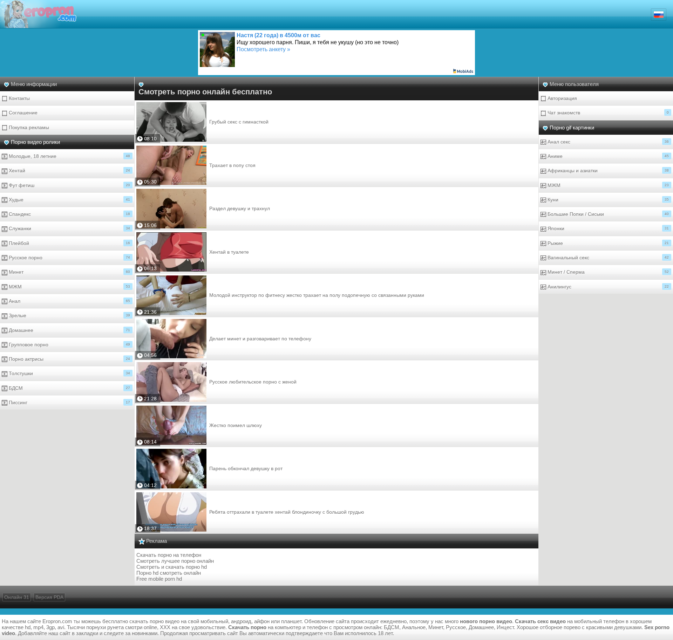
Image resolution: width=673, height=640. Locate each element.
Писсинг (68, 402)
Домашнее (68, 330)
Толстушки (68, 373)
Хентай (68, 170)
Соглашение (22, 112)
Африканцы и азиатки (607, 170)
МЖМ (68, 286)
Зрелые (68, 315)
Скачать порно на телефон (168, 555)
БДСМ (68, 388)
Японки (607, 228)
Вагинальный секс (607, 257)
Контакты (18, 98)
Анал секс (607, 142)
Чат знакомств (607, 112)
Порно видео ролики (35, 142)
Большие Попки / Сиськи (607, 214)
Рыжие (607, 243)
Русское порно (68, 257)
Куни (607, 199)
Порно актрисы (68, 359)
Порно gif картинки (572, 128)
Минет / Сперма (607, 272)
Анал (68, 301)
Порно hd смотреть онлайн (168, 573)
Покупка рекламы (28, 127)
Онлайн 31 (16, 597)
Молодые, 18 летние (68, 156)
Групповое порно (68, 344)
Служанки (68, 228)
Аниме (607, 156)
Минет (68, 272)
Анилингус (607, 286)
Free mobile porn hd (159, 579)
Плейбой (68, 243)
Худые (68, 199)
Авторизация (561, 98)
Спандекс (68, 214)
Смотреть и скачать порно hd (171, 567)
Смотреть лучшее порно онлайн (175, 561)
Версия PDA (49, 597)
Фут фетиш (68, 185)
